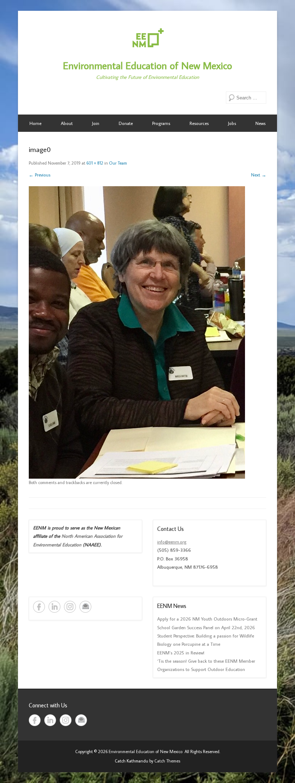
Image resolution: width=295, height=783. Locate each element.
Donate (126, 123)
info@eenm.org (171, 542)
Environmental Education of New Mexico (147, 65)
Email (85, 607)
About (67, 123)
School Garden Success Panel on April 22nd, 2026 (206, 627)
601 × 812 (94, 163)
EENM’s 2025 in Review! (180, 653)
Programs (161, 123)
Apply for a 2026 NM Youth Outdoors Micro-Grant (207, 619)
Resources (199, 123)
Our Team (118, 163)
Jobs (232, 123)
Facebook (39, 607)
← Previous (39, 175)
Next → (258, 175)
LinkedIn (54, 607)
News (260, 123)
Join (95, 123)
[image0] (147, 332)
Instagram (70, 607)
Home (35, 123)
